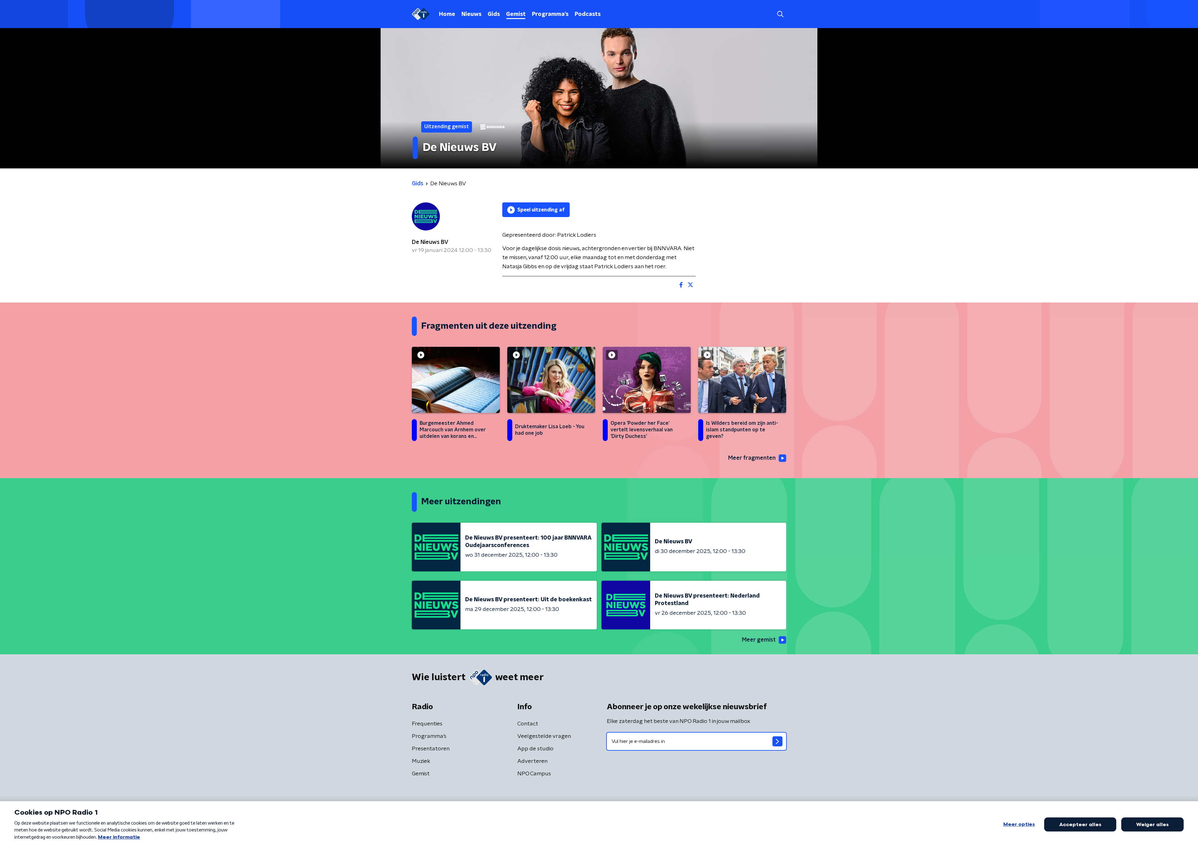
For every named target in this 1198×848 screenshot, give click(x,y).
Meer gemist (759, 640)
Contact (527, 724)
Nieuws (471, 14)
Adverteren (532, 761)
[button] (780, 14)
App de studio (535, 749)
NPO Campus (534, 774)
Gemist (516, 14)
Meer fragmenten (752, 458)
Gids (494, 14)
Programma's (550, 14)
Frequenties (427, 724)
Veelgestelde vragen (544, 736)
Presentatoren (431, 749)
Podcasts (588, 14)
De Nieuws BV (430, 242)
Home (447, 14)
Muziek (421, 761)
